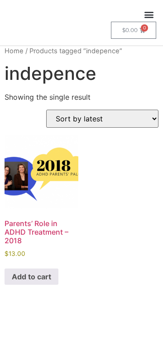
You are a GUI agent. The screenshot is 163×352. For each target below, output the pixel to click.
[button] (148, 14)
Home (14, 51)
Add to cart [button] (31, 276)
